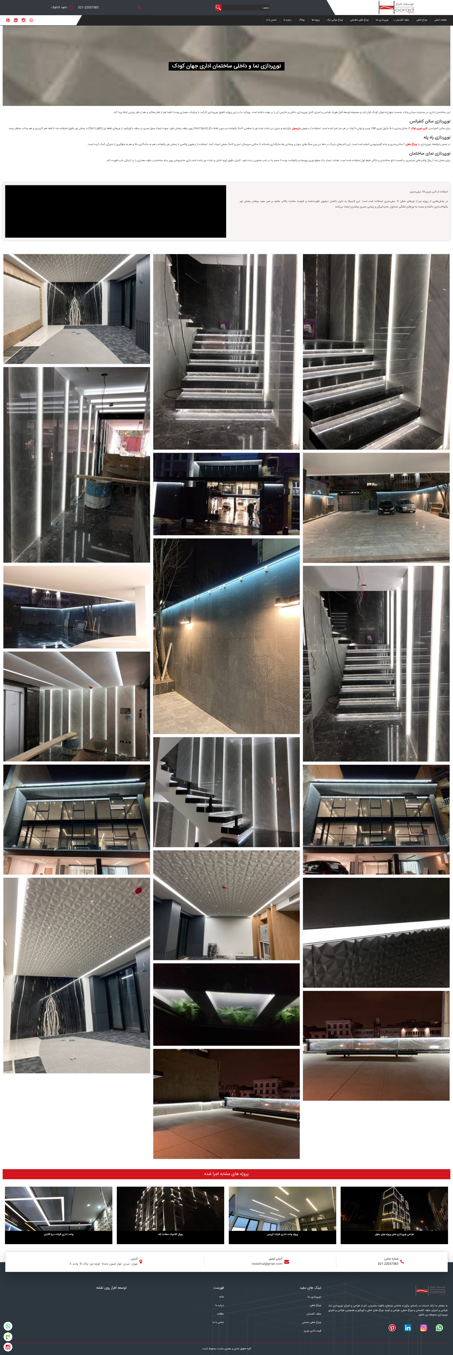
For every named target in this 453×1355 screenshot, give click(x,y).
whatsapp (31, 20)
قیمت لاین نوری (312, 1331)
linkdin (16, 20)
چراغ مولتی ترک (335, 20)
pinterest (8, 20)
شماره (8, 1336)
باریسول (296, 128)
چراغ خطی (421, 20)
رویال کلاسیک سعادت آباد (170, 1234)
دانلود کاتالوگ (59, 7)
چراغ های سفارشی (359, 20)
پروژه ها (316, 20)
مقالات (220, 1314)
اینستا (8, 1346)
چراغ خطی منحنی (311, 1322)
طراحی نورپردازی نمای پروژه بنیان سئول (394, 1234)
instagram (23, 20)
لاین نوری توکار (419, 128)
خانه (221, 1297)
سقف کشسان (402, 20)
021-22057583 (88, 7)
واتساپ (8, 1325)
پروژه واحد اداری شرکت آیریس (282, 1234)
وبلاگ (302, 20)
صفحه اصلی (440, 20)
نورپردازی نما (382, 20)
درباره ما (287, 20)
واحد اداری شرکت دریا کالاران (58, 1234)
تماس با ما (271, 20)
